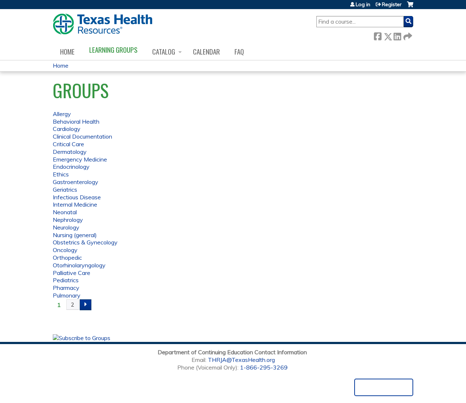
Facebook (377, 35)
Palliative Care (71, 272)
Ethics (61, 174)
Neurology (66, 227)
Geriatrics (65, 189)
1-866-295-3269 (264, 367)
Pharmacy (66, 287)
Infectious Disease (77, 197)
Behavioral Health (76, 121)
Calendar (206, 51)
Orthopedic (67, 257)
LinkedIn (397, 35)
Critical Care (68, 144)
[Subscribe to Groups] (81, 338)
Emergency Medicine (80, 159)
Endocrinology (71, 166)
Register (392, 4)
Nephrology (68, 219)
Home (67, 51)
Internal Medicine (75, 204)
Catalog (163, 51)
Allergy (62, 113)
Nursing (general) (75, 235)
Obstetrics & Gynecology (85, 242)
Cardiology (66, 128)
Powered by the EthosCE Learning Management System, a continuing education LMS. (383, 387)
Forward (407, 35)
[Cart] (410, 7)
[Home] (102, 24)
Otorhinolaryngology (79, 265)
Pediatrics (66, 280)
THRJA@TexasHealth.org (241, 359)
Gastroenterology (75, 181)
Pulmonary (66, 295)
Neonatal (65, 212)
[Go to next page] (85, 304)
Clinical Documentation (82, 136)
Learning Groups (113, 49)
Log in (363, 4)
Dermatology (70, 151)
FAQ (239, 51)
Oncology (65, 250)
